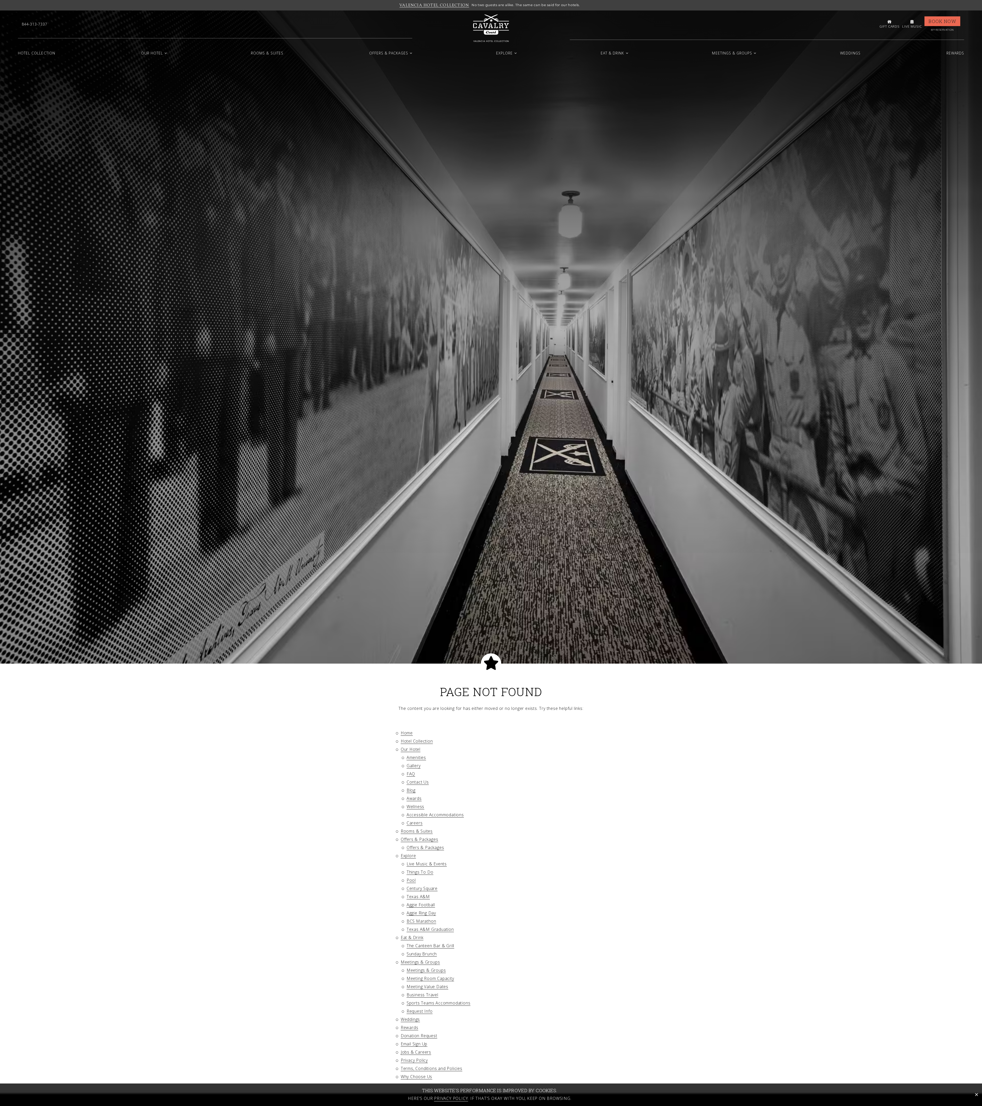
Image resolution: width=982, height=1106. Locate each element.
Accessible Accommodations (435, 815)
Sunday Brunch (422, 954)
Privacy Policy (414, 1060)
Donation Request (419, 1035)
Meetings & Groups (732, 53)
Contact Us (418, 782)
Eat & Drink (612, 53)
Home (407, 733)
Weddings (850, 53)
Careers (415, 823)
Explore (504, 53)
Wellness (415, 806)
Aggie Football (421, 905)
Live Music (912, 26)
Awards (414, 798)
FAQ (411, 774)
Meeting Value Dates (427, 986)
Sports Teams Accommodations (439, 1003)
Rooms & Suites (267, 53)
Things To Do (420, 872)
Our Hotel (152, 53)
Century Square (422, 888)
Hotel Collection (36, 53)
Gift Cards (889, 26)
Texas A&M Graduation (430, 929)
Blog (411, 790)
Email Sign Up (414, 1044)
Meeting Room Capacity (430, 978)
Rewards (955, 53)
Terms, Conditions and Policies (431, 1068)
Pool (411, 880)
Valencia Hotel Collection (434, 5)
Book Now (942, 21)
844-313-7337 (34, 24)
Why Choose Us (416, 1076)
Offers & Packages (388, 53)
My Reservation (942, 29)
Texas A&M (418, 896)
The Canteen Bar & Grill (430, 945)
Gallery (414, 765)
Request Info (420, 1011)
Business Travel (422, 995)
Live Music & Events (427, 864)
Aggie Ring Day (421, 913)
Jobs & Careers (416, 1052)
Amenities (416, 757)
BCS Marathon (421, 921)
